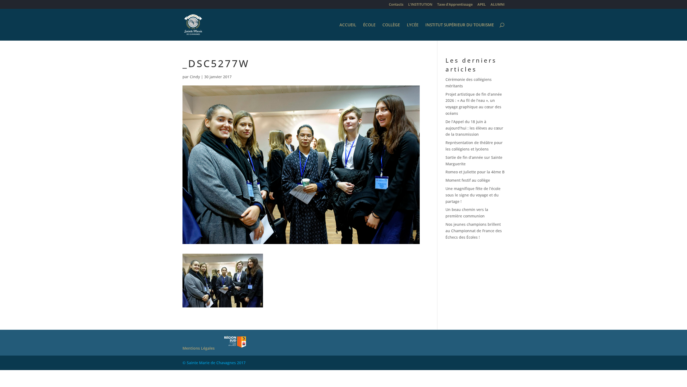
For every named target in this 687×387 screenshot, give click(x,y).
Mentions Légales (198, 348)
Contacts (396, 5)
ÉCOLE (369, 25)
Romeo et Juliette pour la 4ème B (475, 171)
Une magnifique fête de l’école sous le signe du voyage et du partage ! (472, 195)
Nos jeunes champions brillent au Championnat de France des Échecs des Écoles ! (473, 231)
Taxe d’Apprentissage (455, 5)
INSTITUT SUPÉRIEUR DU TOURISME (459, 25)
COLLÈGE (391, 25)
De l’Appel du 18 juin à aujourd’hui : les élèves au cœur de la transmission (474, 128)
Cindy (195, 76)
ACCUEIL (347, 25)
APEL (481, 5)
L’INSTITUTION (420, 5)
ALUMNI (498, 5)
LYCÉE (412, 25)
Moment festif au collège (467, 180)
